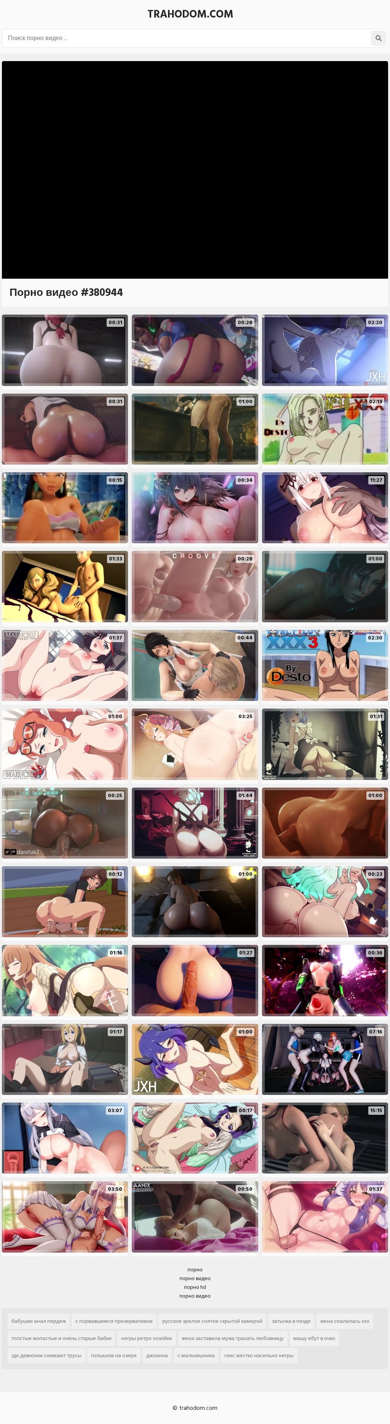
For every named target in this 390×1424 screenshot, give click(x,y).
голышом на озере (114, 1355)
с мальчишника (196, 1355)
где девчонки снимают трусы (46, 1355)
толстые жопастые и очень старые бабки (61, 1338)
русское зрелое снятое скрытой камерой (212, 1321)
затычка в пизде (291, 1321)
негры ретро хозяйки (146, 1338)
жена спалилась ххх (344, 1321)
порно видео (195, 1278)
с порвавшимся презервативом (114, 1321)
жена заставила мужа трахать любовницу (233, 1338)
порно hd (195, 1287)
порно (195, 1269)
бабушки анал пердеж (38, 1321)
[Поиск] (378, 38)
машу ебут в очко (314, 1338)
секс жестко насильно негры (259, 1355)
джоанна (157, 1355)
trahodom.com (190, 14)
